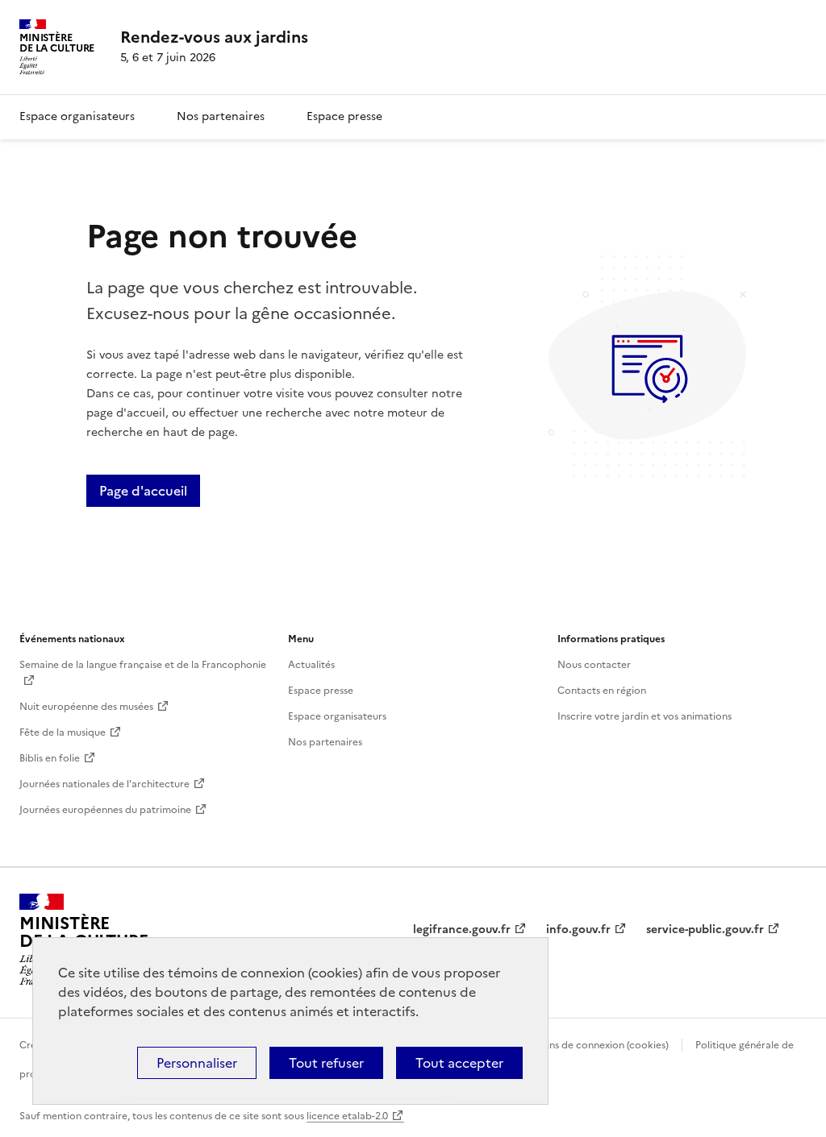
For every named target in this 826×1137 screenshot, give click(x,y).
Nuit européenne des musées (86, 706)
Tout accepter (459, 1063)
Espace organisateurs (77, 116)
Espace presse (344, 116)
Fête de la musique (62, 732)
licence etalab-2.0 (347, 1116)
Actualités (311, 665)
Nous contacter (594, 665)
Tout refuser (326, 1063)
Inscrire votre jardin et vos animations (644, 716)
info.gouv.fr (578, 929)
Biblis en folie (49, 758)
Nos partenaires (221, 116)
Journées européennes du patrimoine (105, 810)
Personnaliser (196, 1063)
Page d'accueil (143, 490)
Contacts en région (601, 690)
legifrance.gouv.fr (462, 929)
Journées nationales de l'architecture (104, 784)
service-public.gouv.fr (705, 929)
